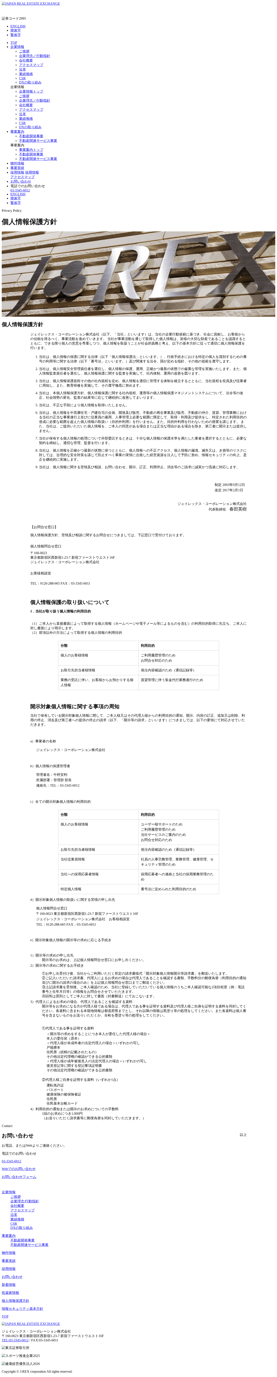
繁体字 (15, 35)
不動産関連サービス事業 (38, 140)
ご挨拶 (24, 51)
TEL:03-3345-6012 (15, 1340)
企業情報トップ (31, 91)
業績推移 (26, 74)
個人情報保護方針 (15, 1301)
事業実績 (17, 168)
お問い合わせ (20, 181)
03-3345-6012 (20, 190)
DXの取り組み (30, 82)
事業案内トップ (31, 150)
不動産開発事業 (31, 136)
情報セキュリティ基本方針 (22, 1309)
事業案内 (17, 131)
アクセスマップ (31, 65)
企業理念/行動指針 (24, 1201)
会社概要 (26, 60)
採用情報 (17, 172)
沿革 (22, 69)
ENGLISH (18, 26)
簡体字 (15, 30)
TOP (13, 42)
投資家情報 (10, 1293)
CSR (22, 78)
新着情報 (9, 1285)
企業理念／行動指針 (34, 56)
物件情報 (17, 163)
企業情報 (17, 47)
